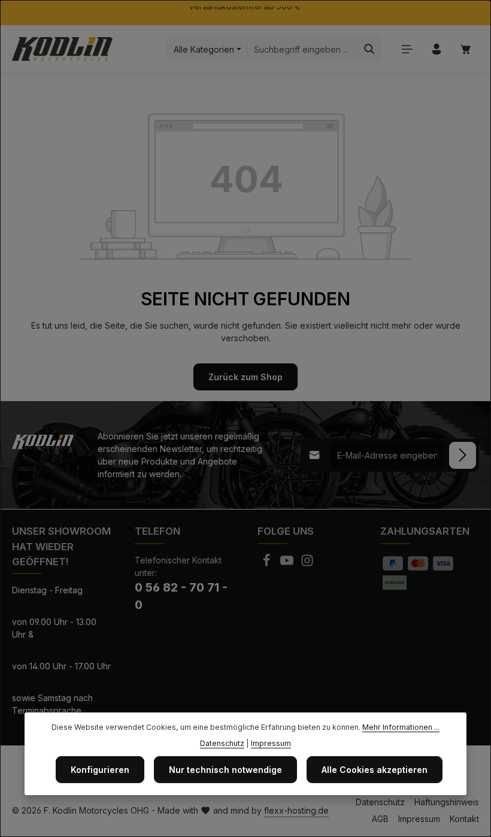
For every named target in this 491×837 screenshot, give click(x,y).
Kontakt (464, 819)
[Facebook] (267, 564)
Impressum (419, 819)
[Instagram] (307, 564)
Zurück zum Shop (245, 377)
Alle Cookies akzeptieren (375, 770)
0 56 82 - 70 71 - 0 (181, 596)
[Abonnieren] (462, 455)
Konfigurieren (100, 770)
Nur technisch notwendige (225, 770)
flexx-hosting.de (296, 810)
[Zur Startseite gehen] (62, 49)
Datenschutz (380, 802)
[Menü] (406, 49)
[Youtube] (288, 564)
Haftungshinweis (446, 802)
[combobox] (302, 49)
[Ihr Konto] (436, 49)
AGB (380, 819)
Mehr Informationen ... (401, 727)
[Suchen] (370, 49)
